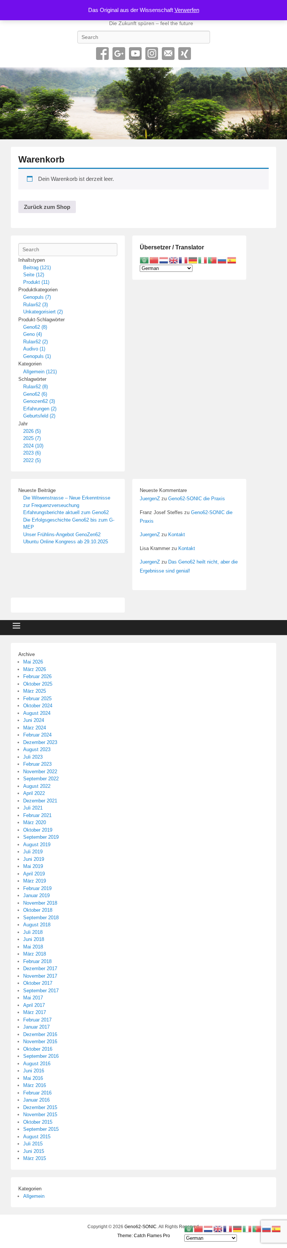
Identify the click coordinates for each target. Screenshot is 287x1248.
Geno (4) (32, 334)
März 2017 (34, 1012)
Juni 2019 (33, 859)
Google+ (118, 53)
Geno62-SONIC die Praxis (196, 498)
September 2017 (41, 990)
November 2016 (40, 1041)
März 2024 (34, 728)
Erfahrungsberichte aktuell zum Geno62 (66, 512)
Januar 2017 (36, 1027)
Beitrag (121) (37, 267)
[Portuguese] (212, 260)
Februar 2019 (37, 888)
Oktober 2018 (37, 910)
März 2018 (34, 954)
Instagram (151, 53)
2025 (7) (32, 438)
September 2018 (41, 917)
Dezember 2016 (40, 1034)
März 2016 (34, 1085)
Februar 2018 (37, 961)
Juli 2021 (33, 808)
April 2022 (34, 793)
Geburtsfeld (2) (39, 416)
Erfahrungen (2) (39, 409)
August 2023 (36, 749)
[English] (174, 260)
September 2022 (41, 778)
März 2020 (34, 822)
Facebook (102, 53)
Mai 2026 (33, 662)
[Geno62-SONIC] (143, 103)
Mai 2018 (33, 947)
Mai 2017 (33, 997)
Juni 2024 (33, 720)
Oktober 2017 (37, 983)
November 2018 (40, 903)
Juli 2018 (33, 932)
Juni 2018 (33, 939)
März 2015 (34, 1158)
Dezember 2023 (40, 742)
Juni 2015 (33, 1151)
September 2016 (41, 1056)
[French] (183, 260)
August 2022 (36, 786)
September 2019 (41, 837)
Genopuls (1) (37, 356)
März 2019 (34, 881)
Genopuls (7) (37, 297)
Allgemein (33, 1196)
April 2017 (34, 1005)
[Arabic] (144, 260)
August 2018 (36, 924)
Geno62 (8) (35, 327)
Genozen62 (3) (39, 401)
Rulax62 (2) (35, 341)
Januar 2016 (36, 1100)
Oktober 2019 (37, 830)
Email (168, 53)
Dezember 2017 (40, 968)
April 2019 (34, 874)
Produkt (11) (36, 282)
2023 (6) (32, 453)
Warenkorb (41, 159)
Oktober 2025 (37, 684)
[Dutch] (164, 260)
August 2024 (36, 713)
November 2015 (40, 1114)
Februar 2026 (37, 676)
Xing (184, 53)
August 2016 (36, 1063)
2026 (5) (32, 431)
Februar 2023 (37, 764)
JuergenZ (150, 498)
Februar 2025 (37, 698)
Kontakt (176, 534)
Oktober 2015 (37, 1122)
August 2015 (36, 1136)
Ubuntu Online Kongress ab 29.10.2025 (65, 541)
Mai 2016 (33, 1078)
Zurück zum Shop (47, 207)
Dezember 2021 (40, 801)
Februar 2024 (37, 735)
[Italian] (203, 260)
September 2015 (41, 1129)
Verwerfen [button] (187, 10)
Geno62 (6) (35, 394)
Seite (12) (33, 274)
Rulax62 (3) (35, 304)
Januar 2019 (36, 895)
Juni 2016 (33, 1071)
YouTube (135, 53)
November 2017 (40, 976)
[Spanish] (232, 260)
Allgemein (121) (40, 371)
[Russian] (222, 260)
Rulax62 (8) (35, 386)
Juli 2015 (33, 1144)
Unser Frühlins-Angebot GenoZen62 (62, 534)
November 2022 (40, 771)
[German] (193, 260)
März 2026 (34, 669)
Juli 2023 (33, 757)
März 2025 (34, 691)
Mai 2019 (33, 866)
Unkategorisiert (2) (43, 312)
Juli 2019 (33, 851)
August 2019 (36, 844)
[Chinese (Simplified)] (154, 260)
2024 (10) (33, 446)
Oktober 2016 (37, 1049)
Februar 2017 (37, 1020)
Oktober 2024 (37, 705)
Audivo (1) (34, 349)
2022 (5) (32, 460)
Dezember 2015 (40, 1107)
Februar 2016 (37, 1093)
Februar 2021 (37, 815)
